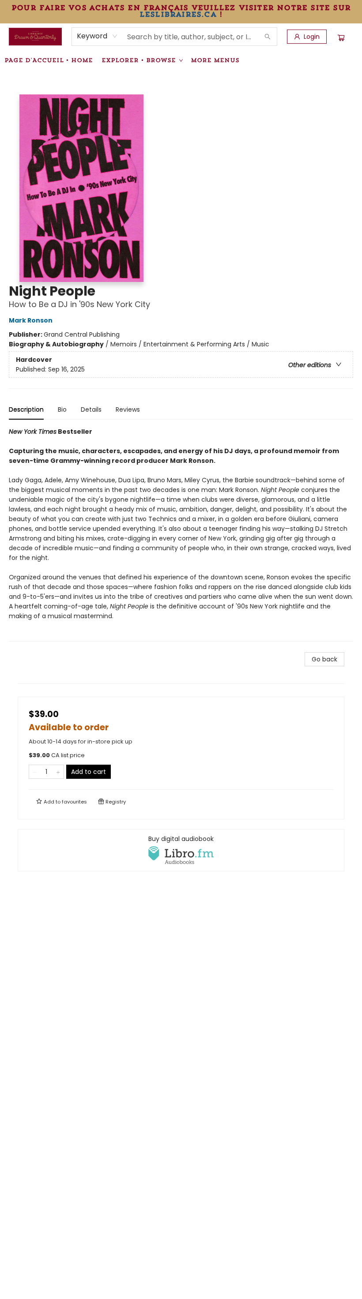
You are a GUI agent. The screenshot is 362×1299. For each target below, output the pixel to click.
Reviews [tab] (128, 409)
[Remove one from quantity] (34, 772)
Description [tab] (26, 409)
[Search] (267, 36)
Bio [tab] (62, 409)
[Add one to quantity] (58, 772)
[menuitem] (48, 60)
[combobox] (97, 36)
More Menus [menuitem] (215, 60)
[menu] (181, 60)
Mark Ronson (31, 320)
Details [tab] (91, 409)
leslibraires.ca (178, 14)
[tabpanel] (181, 534)
